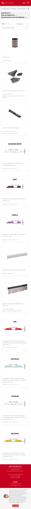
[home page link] (8, 3)
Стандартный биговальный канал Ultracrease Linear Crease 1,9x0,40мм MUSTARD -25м (14, 454)
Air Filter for (6, 57)
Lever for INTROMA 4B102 (11, 128)
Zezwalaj (15, 505)
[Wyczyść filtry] (6, 24)
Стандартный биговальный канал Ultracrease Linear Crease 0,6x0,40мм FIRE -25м (14, 343)
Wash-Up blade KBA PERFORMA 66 (14, 270)
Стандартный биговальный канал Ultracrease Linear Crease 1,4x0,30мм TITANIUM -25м (14, 417)
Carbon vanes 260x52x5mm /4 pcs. (13, 90)
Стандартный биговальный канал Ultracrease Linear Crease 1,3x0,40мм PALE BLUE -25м (14, 380)
